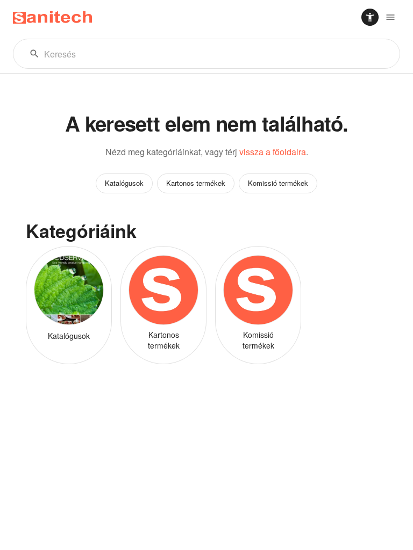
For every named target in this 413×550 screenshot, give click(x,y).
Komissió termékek (278, 183)
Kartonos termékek (195, 183)
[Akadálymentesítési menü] (370, 17)
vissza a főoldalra (272, 152)
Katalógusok (124, 183)
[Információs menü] (390, 17)
